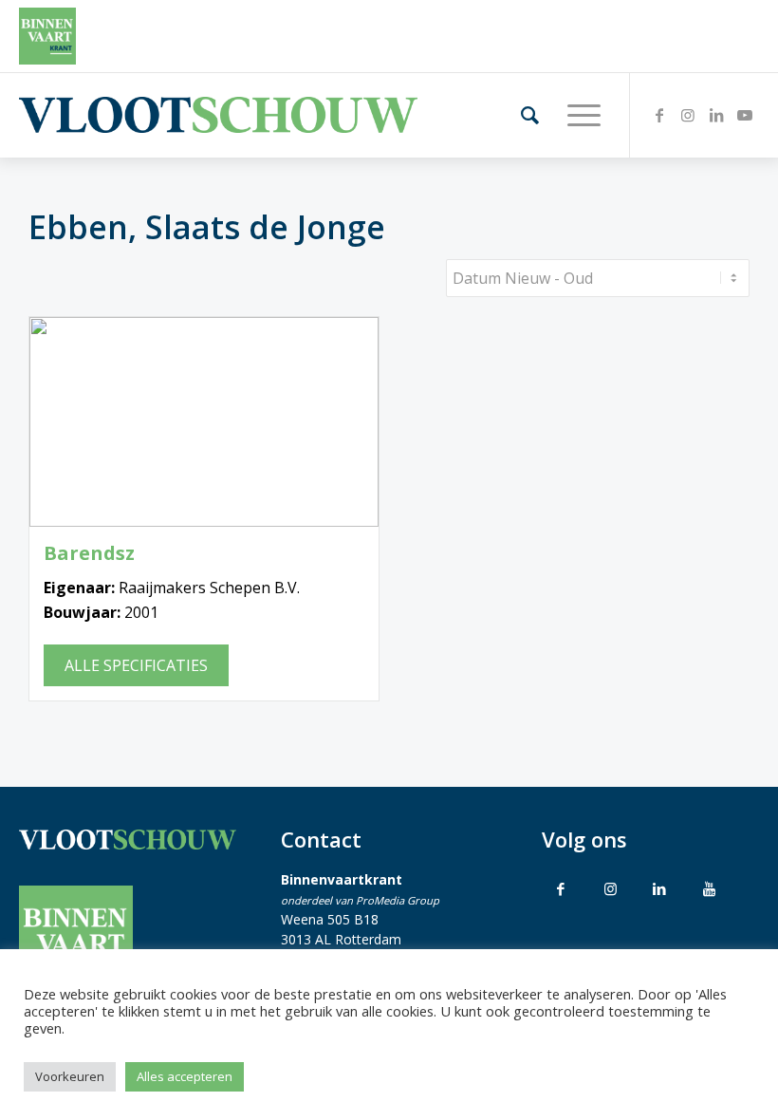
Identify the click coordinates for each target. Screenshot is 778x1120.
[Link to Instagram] (610, 888)
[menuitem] (520, 115)
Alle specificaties (136, 665)
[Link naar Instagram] (688, 115)
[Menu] (574, 115)
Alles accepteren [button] (184, 1076)
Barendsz (89, 553)
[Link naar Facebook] (659, 115)
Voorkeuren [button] (69, 1076)
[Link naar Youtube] (745, 115)
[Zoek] (520, 115)
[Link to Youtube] (709, 888)
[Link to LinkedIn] (659, 888)
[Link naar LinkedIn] (716, 115)
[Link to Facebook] (561, 888)
